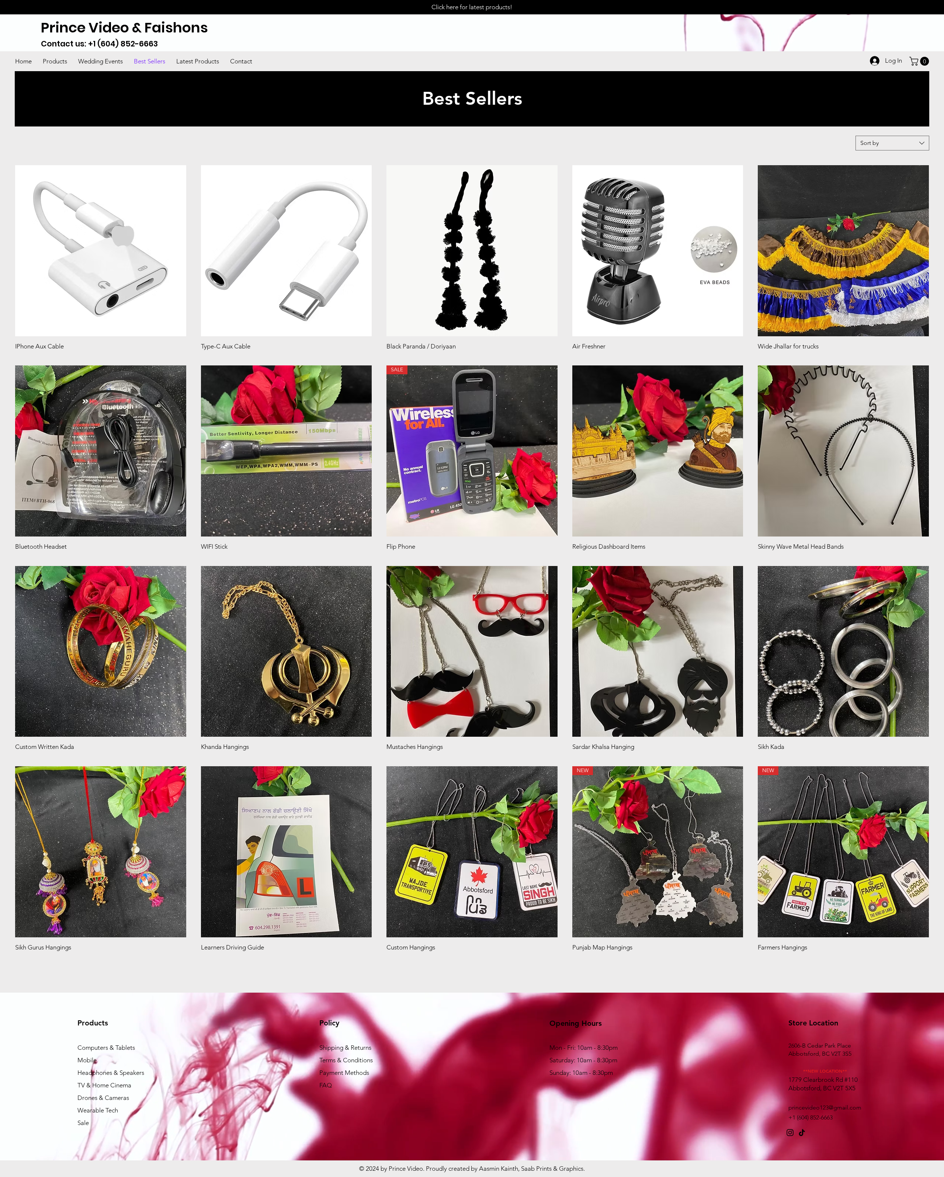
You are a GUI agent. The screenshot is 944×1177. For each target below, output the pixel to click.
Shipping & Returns (345, 1047)
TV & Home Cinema (104, 1085)
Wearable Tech (97, 1110)
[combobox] (892, 143)
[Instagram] (790, 1132)
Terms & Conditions (346, 1060)
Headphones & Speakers (110, 1072)
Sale (83, 1122)
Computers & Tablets (106, 1047)
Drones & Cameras (103, 1097)
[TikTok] (801, 1132)
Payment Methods (345, 1072)
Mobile (87, 1060)
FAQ (325, 1085)
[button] (100, 61)
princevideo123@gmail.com (824, 1107)
